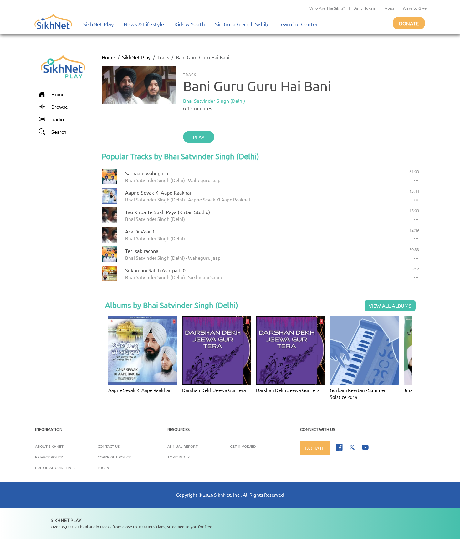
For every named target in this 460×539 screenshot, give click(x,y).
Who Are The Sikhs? (327, 8)
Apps (389, 8)
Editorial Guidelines (55, 467)
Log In (103, 467)
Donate (409, 23)
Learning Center (298, 24)
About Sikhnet (49, 446)
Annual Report (182, 446)
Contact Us (109, 446)
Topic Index (178, 456)
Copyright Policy (114, 456)
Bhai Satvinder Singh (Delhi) (214, 100)
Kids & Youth (189, 24)
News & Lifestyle (144, 24)
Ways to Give (415, 8)
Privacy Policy (49, 456)
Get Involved (243, 446)
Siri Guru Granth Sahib (241, 24)
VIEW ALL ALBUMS (390, 305)
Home (108, 57)
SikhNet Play (98, 24)
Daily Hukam (364, 8)
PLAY (199, 137)
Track (163, 57)
